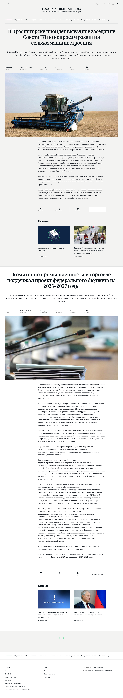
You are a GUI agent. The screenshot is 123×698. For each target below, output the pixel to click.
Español (104, 4)
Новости (8, 67)
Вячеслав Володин (45, 149)
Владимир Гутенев (45, 430)
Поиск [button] (117, 4)
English (98, 4)
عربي (113, 4)
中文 (109, 4)
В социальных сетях (13, 4)
